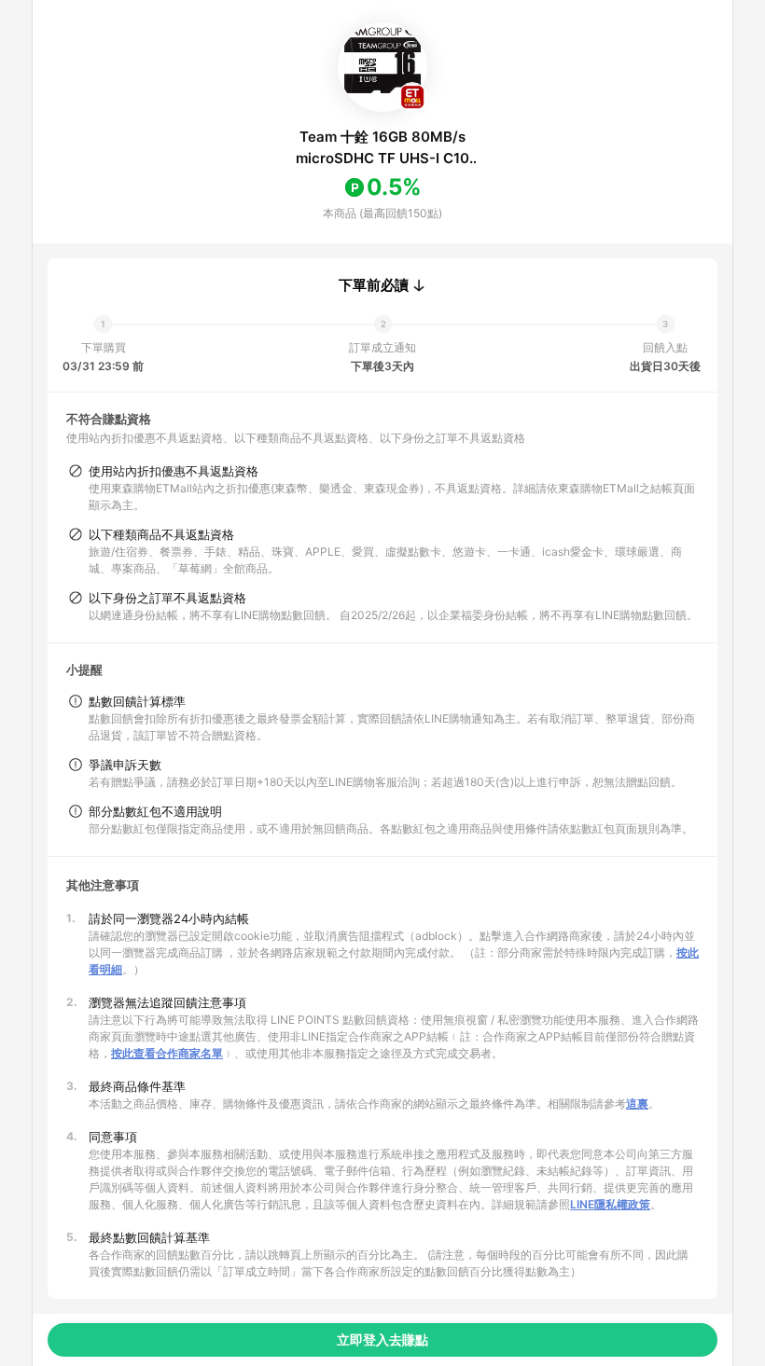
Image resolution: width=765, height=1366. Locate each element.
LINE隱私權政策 (610, 1204)
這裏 (637, 1104)
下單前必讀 (374, 285)
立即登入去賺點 (382, 1339)
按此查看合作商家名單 (167, 1053)
